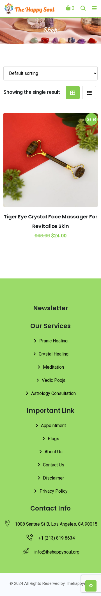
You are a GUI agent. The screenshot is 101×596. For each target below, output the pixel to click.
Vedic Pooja (53, 380)
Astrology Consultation (53, 393)
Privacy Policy (54, 491)
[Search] (83, 8)
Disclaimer (53, 478)
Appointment (53, 425)
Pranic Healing (53, 341)
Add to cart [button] (22, 158)
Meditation (53, 367)
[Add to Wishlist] (61, 144)
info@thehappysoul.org (56, 552)
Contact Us (53, 465)
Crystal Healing (53, 354)
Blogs (53, 438)
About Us (54, 451)
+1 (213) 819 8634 (56, 538)
